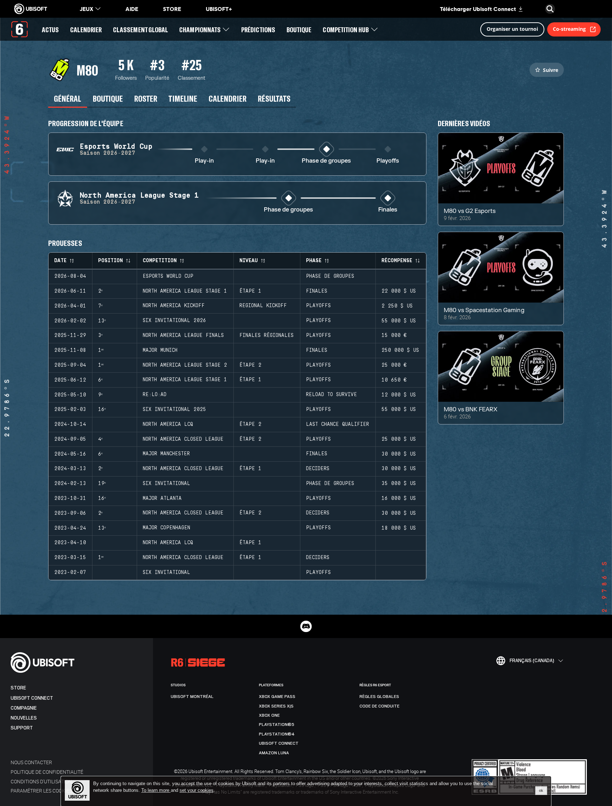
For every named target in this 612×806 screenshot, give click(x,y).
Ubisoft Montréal (192, 696)
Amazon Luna (274, 752)
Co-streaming (569, 29)
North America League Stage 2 (185, 365)
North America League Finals (183, 335)
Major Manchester (166, 454)
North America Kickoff (174, 306)
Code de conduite (379, 706)
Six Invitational (166, 483)
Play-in (204, 161)
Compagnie (24, 708)
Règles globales (379, 696)
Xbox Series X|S (276, 706)
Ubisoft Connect (32, 698)
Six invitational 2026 (174, 320)
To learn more (156, 790)
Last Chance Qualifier (337, 424)
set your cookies (197, 790)
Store (18, 688)
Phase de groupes (326, 161)
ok (541, 790)
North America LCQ (168, 424)
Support (22, 728)
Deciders (317, 469)
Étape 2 (250, 365)
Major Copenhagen (166, 528)
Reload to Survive (331, 395)
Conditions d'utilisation (41, 781)
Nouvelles (24, 718)
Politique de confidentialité (47, 771)
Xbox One (269, 715)
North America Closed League (183, 439)
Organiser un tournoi (512, 29)
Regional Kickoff (263, 306)
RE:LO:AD (154, 395)
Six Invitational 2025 (174, 409)
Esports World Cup (168, 276)
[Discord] (306, 626)
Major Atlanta (162, 498)
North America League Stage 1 (185, 291)
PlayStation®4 (277, 734)
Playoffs (387, 161)
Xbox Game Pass (277, 696)
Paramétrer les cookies (41, 790)
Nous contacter (31, 762)
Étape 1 (250, 291)
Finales (387, 210)
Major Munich (160, 350)
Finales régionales (266, 335)
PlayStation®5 (276, 724)
